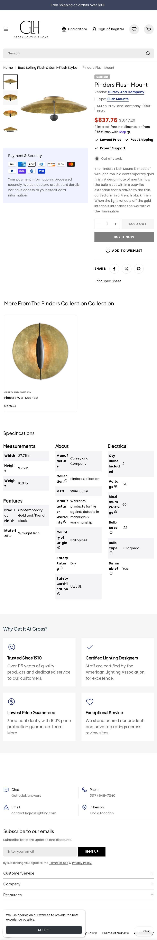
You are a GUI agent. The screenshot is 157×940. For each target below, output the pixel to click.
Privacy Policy (86, 933)
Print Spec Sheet (107, 281)
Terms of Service (115, 933)
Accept (44, 930)
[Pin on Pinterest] (139, 269)
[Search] (148, 53)
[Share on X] (126, 269)
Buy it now (124, 237)
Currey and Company (126, 92)
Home (8, 67)
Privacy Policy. (82, 863)
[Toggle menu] (5, 29)
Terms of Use (58, 863)
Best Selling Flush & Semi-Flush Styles (47, 67)
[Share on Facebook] (114, 269)
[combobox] (78, 53)
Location (107, 813)
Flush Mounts (118, 99)
